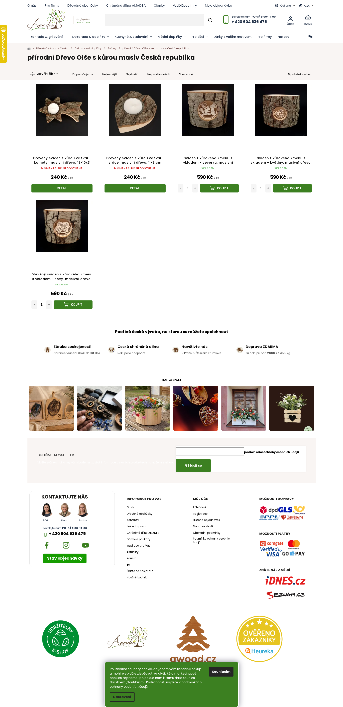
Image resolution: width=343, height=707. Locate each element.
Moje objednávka (218, 5)
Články (159, 5)
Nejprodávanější (158, 74)
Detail (62, 188)
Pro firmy (52, 5)
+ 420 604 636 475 (67, 533)
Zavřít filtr (46, 74)
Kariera (131, 558)
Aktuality (133, 552)
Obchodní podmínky (206, 533)
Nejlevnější (109, 74)
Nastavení (122, 697)
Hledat (210, 20)
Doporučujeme (82, 74)
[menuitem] (48, 37)
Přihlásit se (193, 465)
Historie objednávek (206, 520)
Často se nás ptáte (140, 571)
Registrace (200, 514)
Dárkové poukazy (138, 539)
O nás (32, 5)
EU (128, 565)
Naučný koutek (137, 577)
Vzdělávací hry (185, 5)
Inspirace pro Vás (138, 546)
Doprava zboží (203, 526)
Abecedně (186, 74)
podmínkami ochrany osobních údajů (271, 452)
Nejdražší (132, 74)
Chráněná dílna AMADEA (126, 5)
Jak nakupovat (137, 526)
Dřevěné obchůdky (82, 5)
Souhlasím (221, 671)
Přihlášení (199, 507)
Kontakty (133, 520)
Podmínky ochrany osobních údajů (212, 540)
